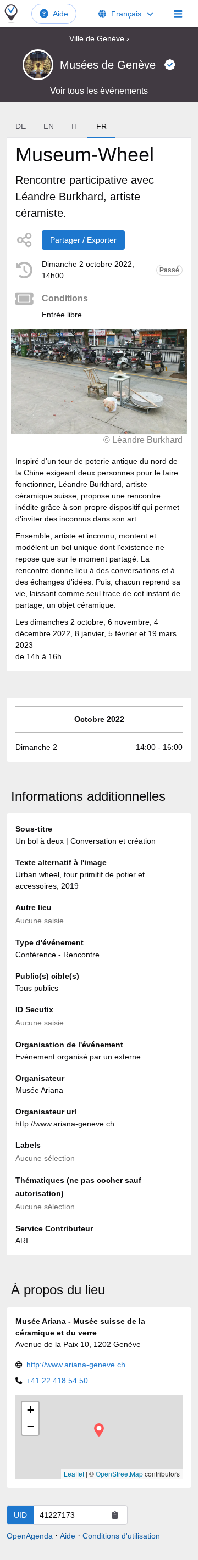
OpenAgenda (30, 1535)
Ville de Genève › (99, 38)
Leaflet (74, 1473)
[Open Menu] (178, 14)
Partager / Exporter (83, 239)
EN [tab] (48, 126)
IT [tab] (75, 126)
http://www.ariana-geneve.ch (75, 1364)
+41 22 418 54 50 (57, 1380)
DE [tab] (20, 126)
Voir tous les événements (99, 91)
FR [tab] (101, 126)
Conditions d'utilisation (121, 1535)
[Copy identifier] (115, 1515)
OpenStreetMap (119, 1473)
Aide (60, 13)
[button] (99, 1430)
